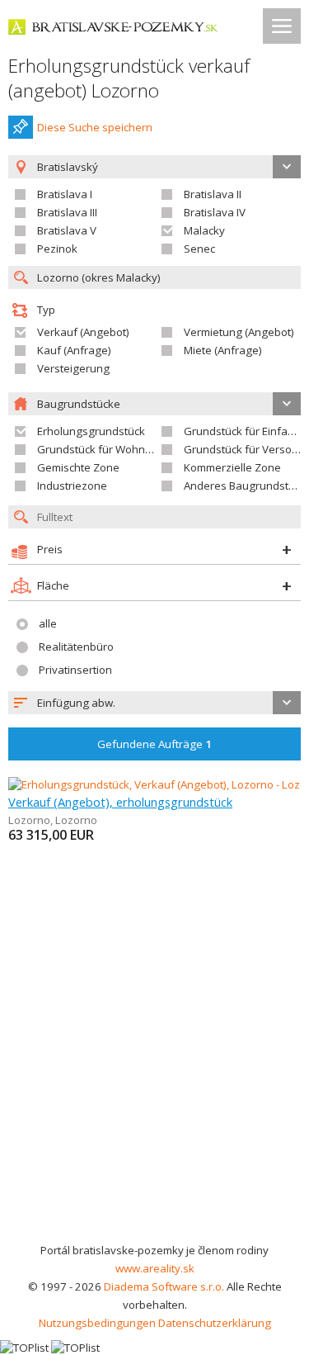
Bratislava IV (215, 212)
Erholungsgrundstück (91, 431)
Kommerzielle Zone (232, 467)
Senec (199, 248)
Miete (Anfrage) (223, 350)
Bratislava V (66, 230)
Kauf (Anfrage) (74, 350)
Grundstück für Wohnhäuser (109, 449)
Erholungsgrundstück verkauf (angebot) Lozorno (129, 78)
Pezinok (57, 248)
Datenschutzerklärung (214, 1322)
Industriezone (72, 485)
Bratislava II (212, 194)
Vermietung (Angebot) (239, 332)
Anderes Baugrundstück (245, 485)
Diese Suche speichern (94, 127)
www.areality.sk (154, 1268)
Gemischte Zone (78, 467)
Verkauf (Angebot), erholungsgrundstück (120, 802)
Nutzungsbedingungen (97, 1322)
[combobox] (154, 702)
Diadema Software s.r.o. (164, 1286)
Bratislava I (64, 194)
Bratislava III (67, 212)
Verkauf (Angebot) (83, 332)
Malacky (204, 230)
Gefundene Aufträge (154, 744)
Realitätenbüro (76, 646)
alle (48, 623)
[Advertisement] (154, 1078)
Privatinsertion (75, 669)
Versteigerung (73, 368)
